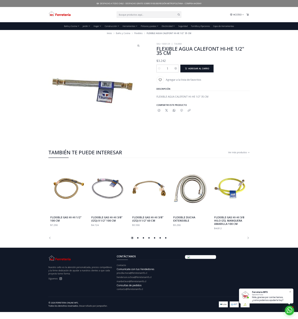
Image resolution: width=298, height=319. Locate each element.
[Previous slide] (50, 238)
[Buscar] (178, 14)
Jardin (85, 26)
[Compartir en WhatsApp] (174, 110)
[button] (132, 238)
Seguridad (183, 26)
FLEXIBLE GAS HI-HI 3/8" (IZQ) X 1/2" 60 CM (147, 219)
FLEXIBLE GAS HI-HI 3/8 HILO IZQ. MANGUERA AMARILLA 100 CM (229, 221)
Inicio (109, 33)
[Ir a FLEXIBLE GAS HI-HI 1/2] (67, 188)
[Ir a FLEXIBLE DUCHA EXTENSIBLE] (190, 188)
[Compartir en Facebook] (159, 110)
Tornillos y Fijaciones (200, 26)
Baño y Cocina (70, 26)
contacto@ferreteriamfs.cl (130, 289)
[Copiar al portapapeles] (189, 110)
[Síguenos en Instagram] (60, 278)
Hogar (96, 26)
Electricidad (167, 26)
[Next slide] (247, 238)
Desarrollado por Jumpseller (93, 305)
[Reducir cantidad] (159, 68)
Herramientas (129, 26)
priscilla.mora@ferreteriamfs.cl (132, 272)
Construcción (111, 26)
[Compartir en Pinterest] (181, 110)
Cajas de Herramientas (223, 26)
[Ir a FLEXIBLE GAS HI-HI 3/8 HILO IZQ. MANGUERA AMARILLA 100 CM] (231, 188)
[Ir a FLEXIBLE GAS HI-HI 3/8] (108, 188)
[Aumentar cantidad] (175, 68)
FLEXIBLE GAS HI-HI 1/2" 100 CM (65, 219)
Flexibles (138, 33)
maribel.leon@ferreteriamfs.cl (131, 281)
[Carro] (248, 14)
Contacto (121, 265)
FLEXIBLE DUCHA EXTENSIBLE (184, 219)
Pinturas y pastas (148, 26)
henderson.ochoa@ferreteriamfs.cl (134, 277)
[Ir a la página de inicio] (59, 14)
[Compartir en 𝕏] (166, 110)
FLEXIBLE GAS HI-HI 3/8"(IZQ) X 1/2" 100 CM (106, 219)
